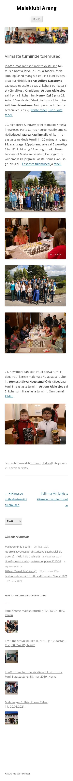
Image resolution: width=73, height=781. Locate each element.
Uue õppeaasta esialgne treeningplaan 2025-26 (33, 561)
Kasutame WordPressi (17, 773)
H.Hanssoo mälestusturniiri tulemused (16, 499)
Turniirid (35, 463)
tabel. (57, 164)
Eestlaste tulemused (36, 164)
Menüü (36, 19)
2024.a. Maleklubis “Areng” (20, 571)
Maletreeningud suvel (18, 546)
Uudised (47, 463)
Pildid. (9, 396)
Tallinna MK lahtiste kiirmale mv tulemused (52, 499)
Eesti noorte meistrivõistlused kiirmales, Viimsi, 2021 (36, 576)
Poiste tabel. (39, 110)
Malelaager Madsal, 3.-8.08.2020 (27, 728)
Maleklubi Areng (37, 8)
